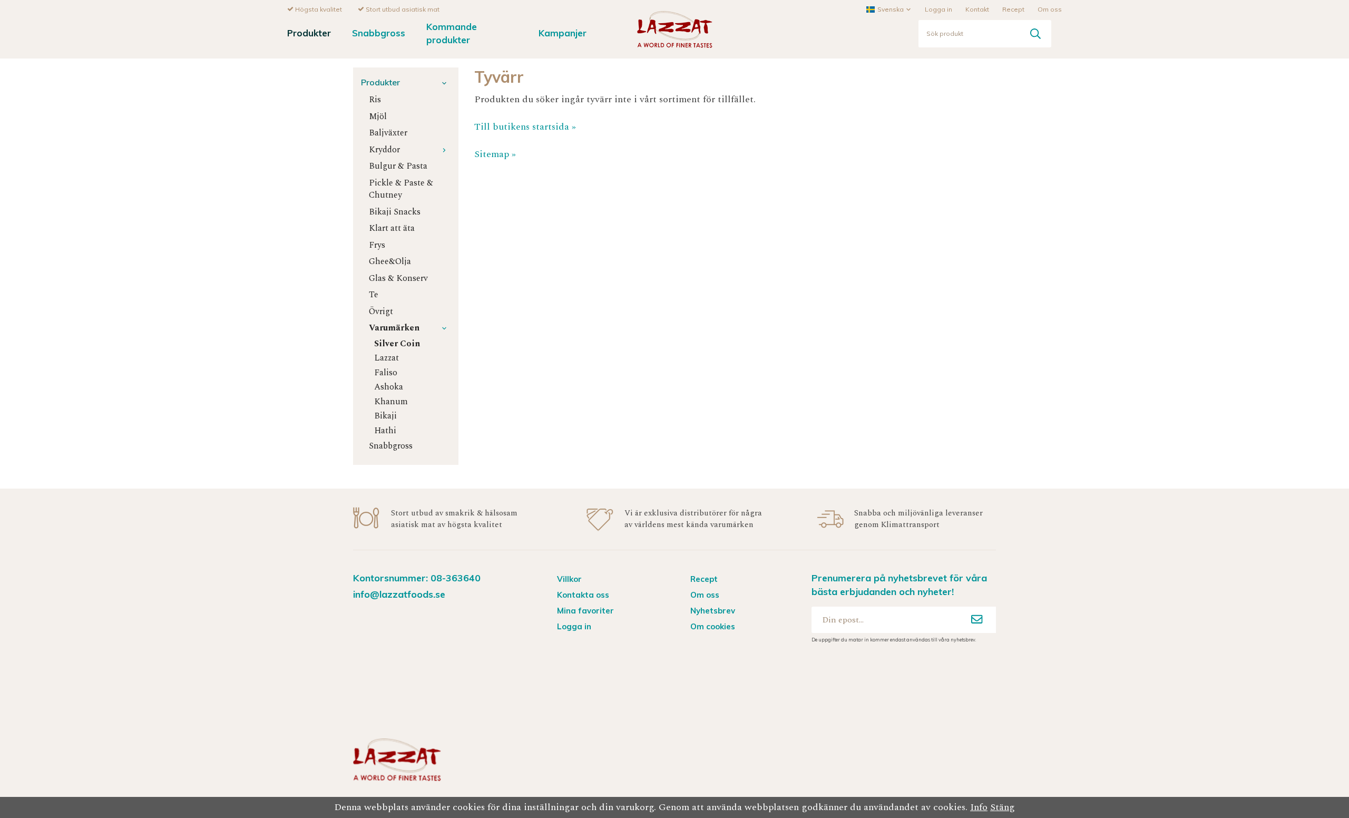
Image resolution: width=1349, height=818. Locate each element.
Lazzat (386, 358)
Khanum (391, 401)
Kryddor (384, 150)
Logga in (938, 9)
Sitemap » (495, 154)
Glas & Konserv (398, 278)
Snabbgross (378, 32)
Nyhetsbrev (712, 611)
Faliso (385, 372)
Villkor (569, 579)
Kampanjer (562, 32)
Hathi (385, 430)
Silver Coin (397, 343)
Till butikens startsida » (525, 127)
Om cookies (712, 626)
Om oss (1050, 9)
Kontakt (977, 9)
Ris (375, 99)
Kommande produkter (451, 33)
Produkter (309, 32)
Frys (377, 245)
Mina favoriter (585, 611)
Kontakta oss (583, 595)
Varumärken (394, 328)
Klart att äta (392, 228)
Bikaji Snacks (395, 212)
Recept (1013, 9)
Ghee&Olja (390, 261)
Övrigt (381, 311)
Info (979, 807)
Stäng (1002, 807)
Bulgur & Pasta (398, 166)
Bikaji (385, 416)
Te (373, 294)
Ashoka (388, 387)
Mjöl (378, 116)
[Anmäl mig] (977, 620)
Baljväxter (388, 133)
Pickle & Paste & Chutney (401, 189)
